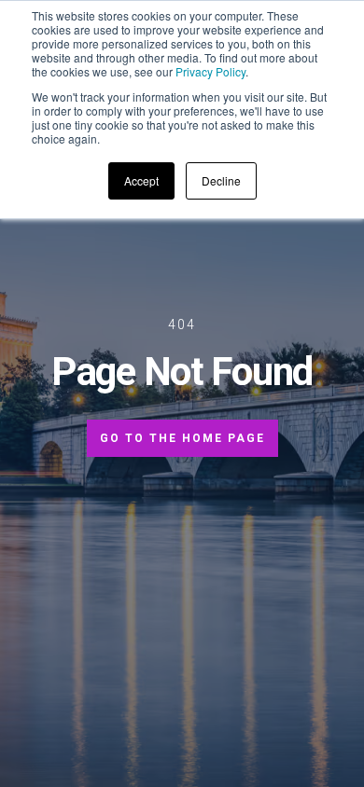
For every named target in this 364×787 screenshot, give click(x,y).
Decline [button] (221, 180)
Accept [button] (141, 180)
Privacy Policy (210, 71)
